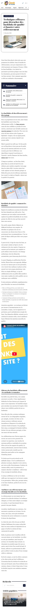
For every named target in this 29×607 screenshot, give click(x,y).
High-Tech (5, 599)
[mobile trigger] (2, 3)
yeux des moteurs (6, 131)
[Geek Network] (10, 3)
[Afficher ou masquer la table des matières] (21, 85)
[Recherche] (23, 3)
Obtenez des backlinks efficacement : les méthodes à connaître (15, 100)
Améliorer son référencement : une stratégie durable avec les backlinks (16, 104)
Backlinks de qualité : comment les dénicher (14, 95)
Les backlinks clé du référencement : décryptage (14, 91)
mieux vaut (4, 158)
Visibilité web (8, 16)
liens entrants (20, 124)
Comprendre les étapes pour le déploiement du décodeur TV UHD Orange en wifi (14, 602)
